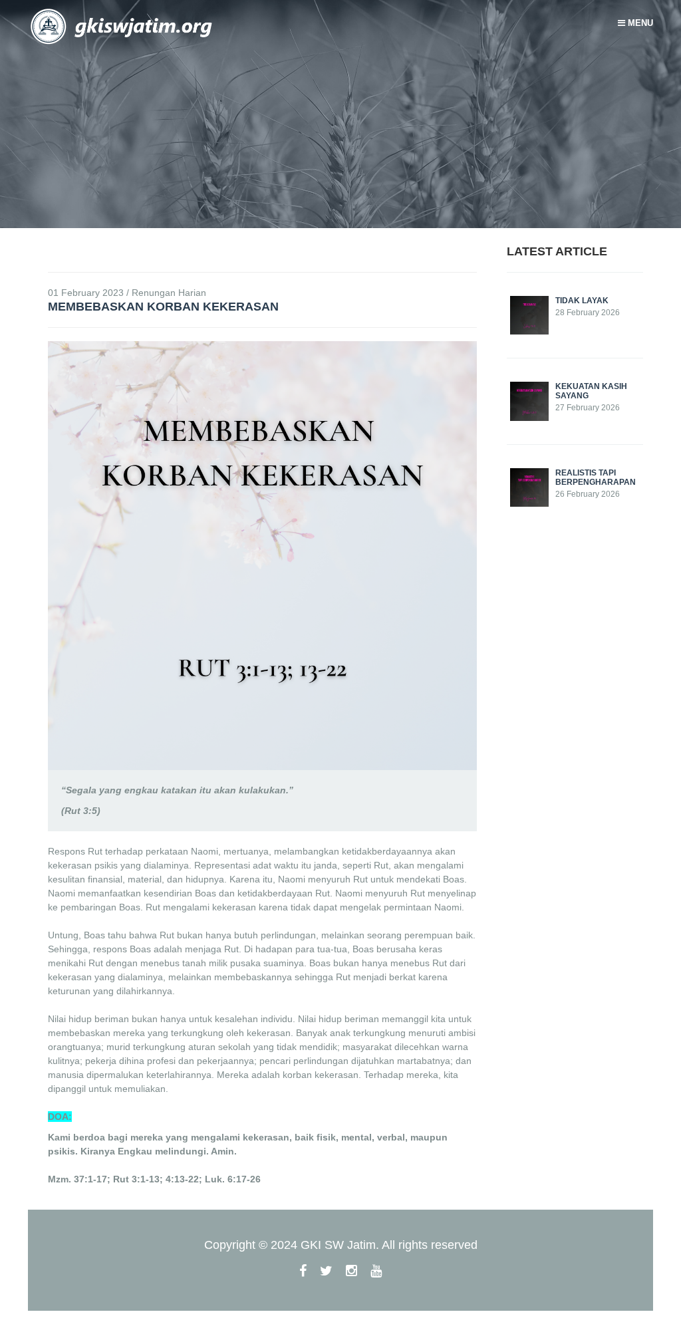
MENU (639, 23)
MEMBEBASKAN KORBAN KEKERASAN (163, 306)
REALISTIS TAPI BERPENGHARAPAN (595, 477)
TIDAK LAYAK (582, 300)
